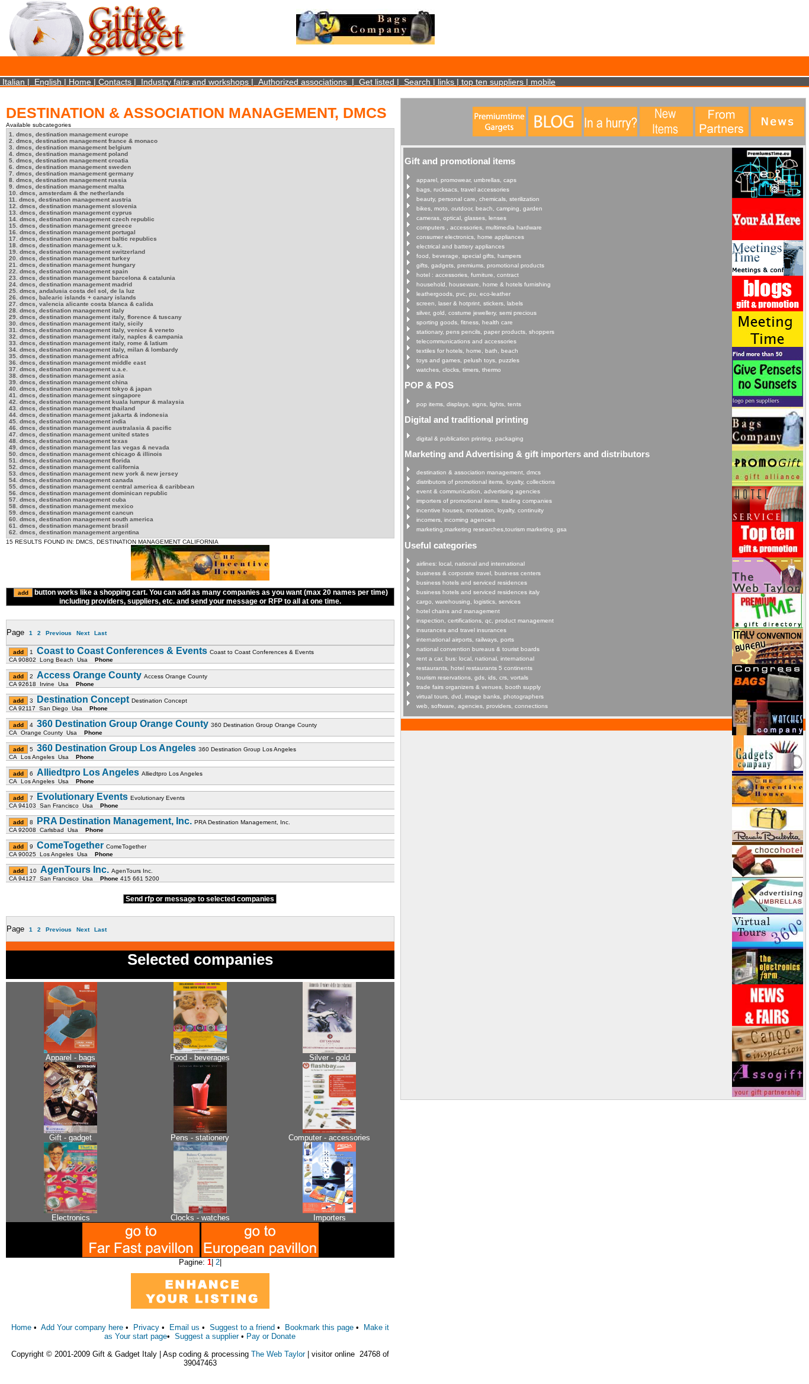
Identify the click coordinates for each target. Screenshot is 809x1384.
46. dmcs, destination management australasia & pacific (90, 428)
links (446, 82)
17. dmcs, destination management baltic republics (83, 238)
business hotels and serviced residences (471, 582)
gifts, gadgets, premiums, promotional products (480, 265)
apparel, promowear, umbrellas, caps (466, 180)
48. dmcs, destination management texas (68, 441)
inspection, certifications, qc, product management (485, 620)
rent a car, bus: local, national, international (475, 658)
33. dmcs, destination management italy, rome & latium (88, 343)
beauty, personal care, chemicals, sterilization (478, 199)
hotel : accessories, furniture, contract (467, 275)
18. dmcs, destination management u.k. (66, 245)
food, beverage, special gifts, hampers (468, 256)
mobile (543, 82)
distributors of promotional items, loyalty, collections (485, 482)
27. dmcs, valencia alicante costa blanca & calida (81, 304)
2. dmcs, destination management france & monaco (83, 141)
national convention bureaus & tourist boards (478, 649)
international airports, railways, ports (465, 639)
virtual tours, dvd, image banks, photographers (480, 696)
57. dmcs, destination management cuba (67, 499)
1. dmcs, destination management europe (69, 134)
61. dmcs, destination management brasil (69, 525)
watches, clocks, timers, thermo (458, 369)
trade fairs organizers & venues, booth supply (478, 687)
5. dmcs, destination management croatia (69, 160)
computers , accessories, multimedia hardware (479, 227)
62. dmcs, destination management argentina (74, 532)
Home (80, 82)
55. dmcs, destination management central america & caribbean (101, 486)
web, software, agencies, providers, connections (482, 706)
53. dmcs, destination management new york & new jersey (93, 473)
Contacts (114, 82)
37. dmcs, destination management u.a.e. (68, 369)
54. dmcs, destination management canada (71, 480)
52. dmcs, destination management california (74, 467)
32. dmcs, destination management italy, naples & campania (96, 336)
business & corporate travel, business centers (478, 573)
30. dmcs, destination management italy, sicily (76, 323)
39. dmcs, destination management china (68, 382)
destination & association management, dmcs (478, 472)
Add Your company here (82, 1327)
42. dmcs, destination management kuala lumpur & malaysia (96, 401)
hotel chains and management (458, 611)
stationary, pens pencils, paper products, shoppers (485, 332)
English (48, 82)
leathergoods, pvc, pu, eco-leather (463, 294)
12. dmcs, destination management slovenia (73, 206)
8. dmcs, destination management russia (68, 180)
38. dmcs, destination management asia (66, 375)
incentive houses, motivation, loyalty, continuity (480, 510)
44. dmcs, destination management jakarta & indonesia (88, 415)
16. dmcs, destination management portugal (72, 232)
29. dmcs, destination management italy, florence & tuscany (95, 317)
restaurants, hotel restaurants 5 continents (474, 668)
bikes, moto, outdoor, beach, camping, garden (479, 208)
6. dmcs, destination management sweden (70, 167)
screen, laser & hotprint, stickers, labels (469, 303)
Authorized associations (302, 82)
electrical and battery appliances (460, 246)
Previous (59, 633)
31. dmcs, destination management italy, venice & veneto (91, 330)
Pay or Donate (271, 1336)
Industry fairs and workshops (195, 82)
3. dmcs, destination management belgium (70, 147)
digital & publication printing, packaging (470, 438)
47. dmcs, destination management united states (79, 434)
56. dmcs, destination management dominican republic (88, 493)
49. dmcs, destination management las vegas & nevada (89, 447)
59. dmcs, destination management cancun (71, 512)
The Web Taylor (278, 1354)
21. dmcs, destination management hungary (72, 265)
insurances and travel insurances (461, 630)
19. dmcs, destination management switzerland (77, 251)
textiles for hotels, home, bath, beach (467, 350)
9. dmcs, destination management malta (66, 186)
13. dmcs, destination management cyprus (70, 212)
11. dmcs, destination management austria (70, 199)
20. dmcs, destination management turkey (69, 258)
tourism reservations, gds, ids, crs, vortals (472, 677)
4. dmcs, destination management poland (68, 154)
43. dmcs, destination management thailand (72, 408)
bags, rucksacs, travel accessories (462, 189)
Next (82, 633)
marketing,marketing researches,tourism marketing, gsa (491, 529)
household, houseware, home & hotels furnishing (483, 284)
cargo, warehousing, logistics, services (468, 601)
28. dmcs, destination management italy (66, 310)
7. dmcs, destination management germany (71, 173)
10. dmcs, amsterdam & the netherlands (66, 193)
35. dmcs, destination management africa (69, 356)
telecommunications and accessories (466, 341)
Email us (184, 1327)
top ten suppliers (492, 82)
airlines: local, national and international (470, 563)
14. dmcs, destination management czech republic (82, 219)
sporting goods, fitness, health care (464, 322)
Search (417, 82)
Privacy (146, 1327)
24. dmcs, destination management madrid (70, 284)
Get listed (376, 82)
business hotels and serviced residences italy (478, 592)
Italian (13, 82)
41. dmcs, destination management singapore (75, 395)
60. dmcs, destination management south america (81, 519)
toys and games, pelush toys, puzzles (467, 360)
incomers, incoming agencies (455, 519)
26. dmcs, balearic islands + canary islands (72, 297)
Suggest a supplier (208, 1336)
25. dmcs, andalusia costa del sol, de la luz (71, 291)
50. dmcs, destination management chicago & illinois (85, 454)
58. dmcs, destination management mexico (71, 506)
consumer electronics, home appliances (470, 237)
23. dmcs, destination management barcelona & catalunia (92, 278)
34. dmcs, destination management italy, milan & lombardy (93, 349)
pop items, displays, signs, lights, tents (468, 404)
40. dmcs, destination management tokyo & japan (80, 388)
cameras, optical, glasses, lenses (461, 218)
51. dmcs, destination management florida (69, 460)
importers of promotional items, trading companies (484, 501)
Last (100, 633)
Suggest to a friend (242, 1327)
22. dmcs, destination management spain (68, 271)
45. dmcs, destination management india (67, 421)
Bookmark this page (319, 1327)
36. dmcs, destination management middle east (77, 362)
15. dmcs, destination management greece (70, 225)
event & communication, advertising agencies (478, 491)
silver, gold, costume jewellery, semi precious (476, 313)
